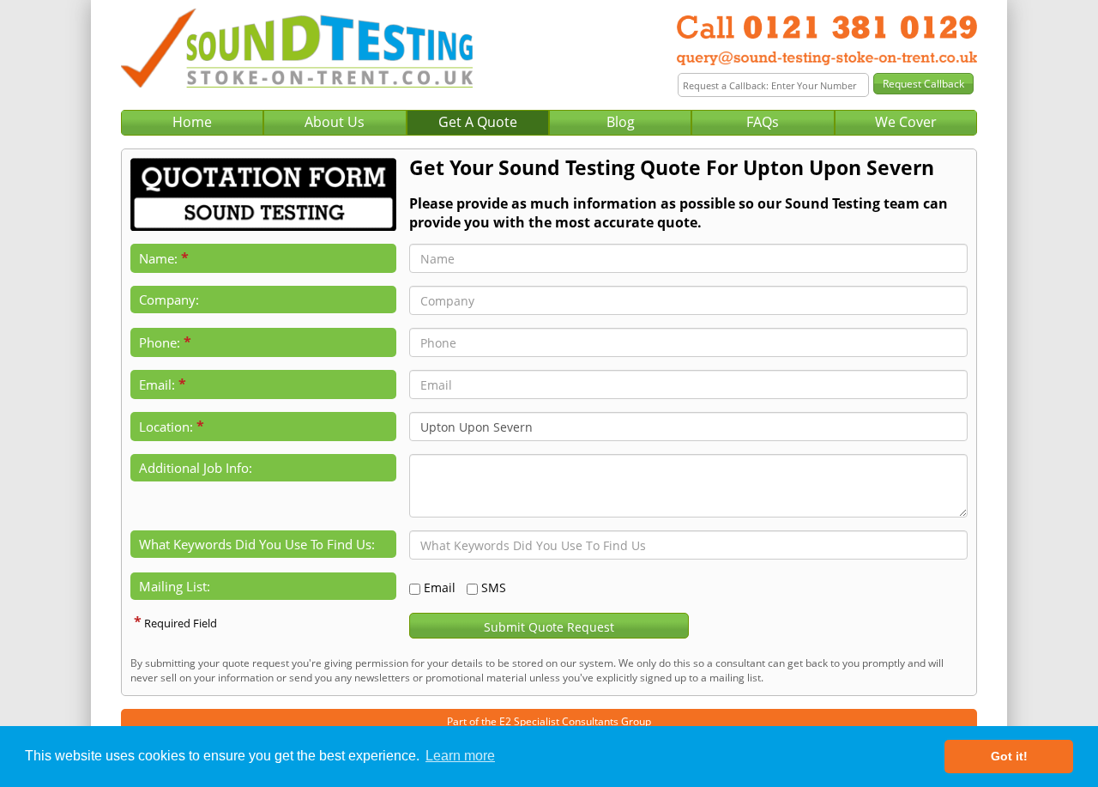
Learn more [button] (460, 755)
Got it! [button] (1009, 756)
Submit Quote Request (549, 627)
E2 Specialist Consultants (558, 721)
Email (439, 587)
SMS (494, 587)
